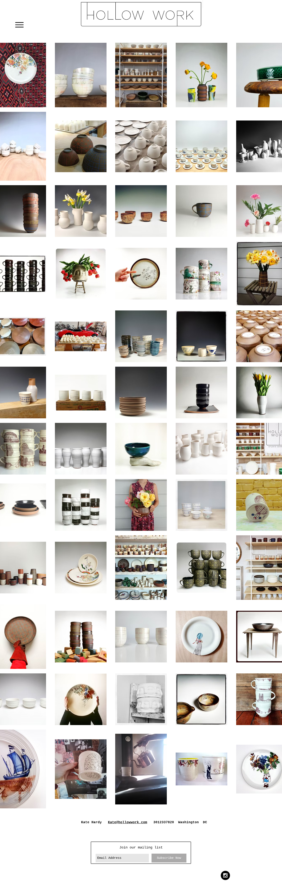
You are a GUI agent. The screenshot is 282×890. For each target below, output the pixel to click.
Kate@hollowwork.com (127, 822)
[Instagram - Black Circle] (225, 875)
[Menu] (19, 24)
